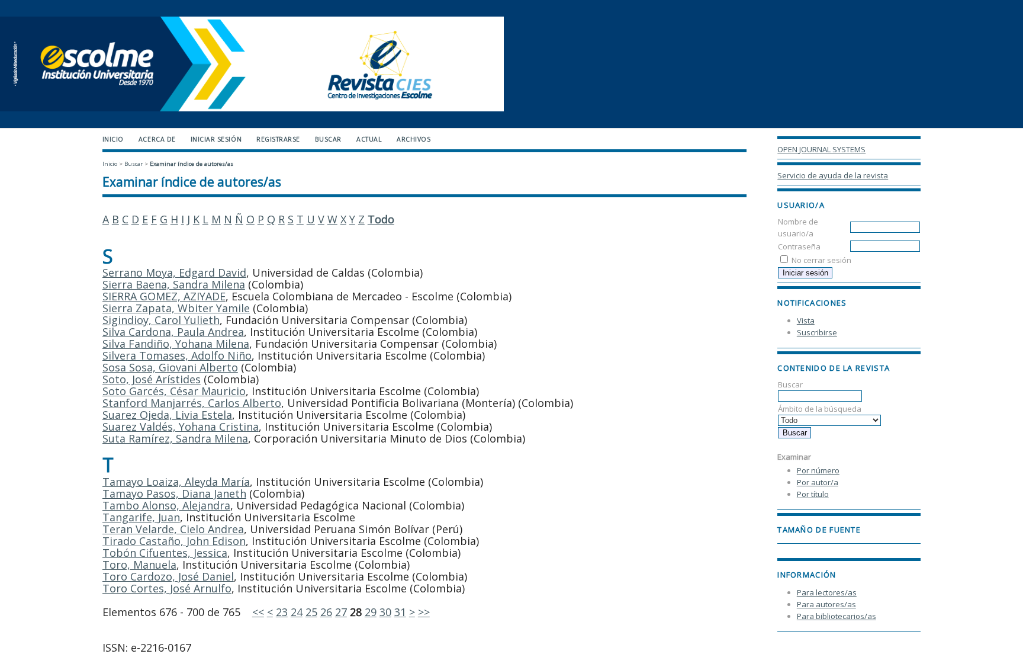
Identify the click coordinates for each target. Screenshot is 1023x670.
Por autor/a (817, 482)
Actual (369, 139)
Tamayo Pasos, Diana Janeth (174, 493)
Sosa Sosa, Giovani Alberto (170, 367)
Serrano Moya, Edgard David (174, 272)
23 (282, 612)
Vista (806, 320)
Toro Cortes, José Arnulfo (166, 588)
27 (341, 612)
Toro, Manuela (139, 564)
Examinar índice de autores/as (191, 164)
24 (297, 612)
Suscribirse (817, 332)
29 (371, 612)
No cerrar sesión (821, 260)
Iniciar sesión (216, 139)
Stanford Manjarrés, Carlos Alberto (191, 403)
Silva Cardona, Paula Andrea (173, 332)
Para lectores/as (827, 592)
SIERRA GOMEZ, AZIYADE (164, 296)
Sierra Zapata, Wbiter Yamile (176, 308)
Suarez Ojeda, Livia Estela (167, 415)
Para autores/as (826, 604)
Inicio (113, 139)
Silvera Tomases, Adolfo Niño (177, 355)
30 (385, 612)
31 (400, 612)
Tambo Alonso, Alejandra (166, 505)
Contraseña (799, 246)
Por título (813, 494)
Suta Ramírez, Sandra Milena (175, 438)
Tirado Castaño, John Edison (174, 541)
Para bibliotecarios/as (836, 616)
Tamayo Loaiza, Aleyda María (176, 482)
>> (424, 612)
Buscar (328, 139)
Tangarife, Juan (141, 517)
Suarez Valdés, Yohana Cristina (180, 426)
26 (326, 612)
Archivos (413, 139)
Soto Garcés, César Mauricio (174, 391)
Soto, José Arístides (151, 379)
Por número (818, 470)
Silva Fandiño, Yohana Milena (175, 343)
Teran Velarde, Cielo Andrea (173, 529)
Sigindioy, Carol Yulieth (161, 320)
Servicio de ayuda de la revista (832, 175)
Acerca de (157, 139)
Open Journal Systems (821, 149)
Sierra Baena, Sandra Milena (173, 284)
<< (258, 612)
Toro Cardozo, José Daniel (168, 576)
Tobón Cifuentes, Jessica (164, 553)
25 (311, 612)
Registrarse (278, 139)
